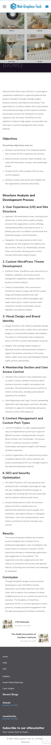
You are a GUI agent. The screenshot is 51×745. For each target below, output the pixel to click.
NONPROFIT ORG (26, 47)
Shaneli (6, 702)
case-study (9, 47)
